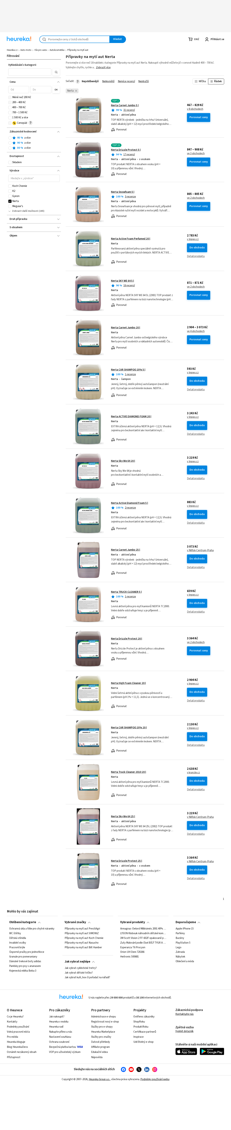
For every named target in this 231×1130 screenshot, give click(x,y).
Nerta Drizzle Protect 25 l (126, 861)
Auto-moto (25, 50)
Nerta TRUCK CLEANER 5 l (126, 592)
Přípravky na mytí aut (77, 50)
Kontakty (12, 1022)
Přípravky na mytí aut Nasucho (82, 942)
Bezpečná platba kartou (62, 1047)
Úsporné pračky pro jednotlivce (26, 952)
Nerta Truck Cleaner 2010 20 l (128, 772)
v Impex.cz (193, 239)
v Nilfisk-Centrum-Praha (200, 550)
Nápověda (97, 1057)
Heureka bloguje (16, 1042)
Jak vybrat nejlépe (77, 961)
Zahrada (180, 952)
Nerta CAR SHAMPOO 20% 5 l (128, 370)
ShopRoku (139, 1022)
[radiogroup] (34, 143)
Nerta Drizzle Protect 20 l (126, 639)
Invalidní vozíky (17, 942)
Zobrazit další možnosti (25, 211)
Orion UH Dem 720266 (132, 952)
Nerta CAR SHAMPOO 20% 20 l (129, 727)
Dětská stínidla (17, 938)
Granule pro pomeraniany (23, 957)
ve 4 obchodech (196, 331)
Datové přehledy (100, 1042)
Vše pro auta (40, 50)
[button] (29, 72)
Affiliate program (100, 1047)
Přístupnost (13, 1057)
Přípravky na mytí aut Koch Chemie (84, 938)
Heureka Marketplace (103, 1032)
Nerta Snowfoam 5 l (122, 192)
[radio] (10, 137)
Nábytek (180, 957)
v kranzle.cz (193, 772)
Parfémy (180, 933)
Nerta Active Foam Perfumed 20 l (130, 239)
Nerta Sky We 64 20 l (123, 461)
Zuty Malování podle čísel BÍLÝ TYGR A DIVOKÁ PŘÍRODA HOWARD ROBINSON (143, 942)
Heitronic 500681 (129, 957)
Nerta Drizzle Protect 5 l (126, 150)
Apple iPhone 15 (185, 929)
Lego (178, 947)
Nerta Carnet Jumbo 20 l (125, 328)
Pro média (12, 1037)
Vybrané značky (75, 922)
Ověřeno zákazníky (143, 1017)
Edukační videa (99, 1052)
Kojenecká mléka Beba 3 (22, 971)
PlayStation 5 (183, 942)
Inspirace (138, 1037)
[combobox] (74, 39)
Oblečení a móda (185, 961)
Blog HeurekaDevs (17, 1047)
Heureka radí (56, 1027)
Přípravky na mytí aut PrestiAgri (82, 929)
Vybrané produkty (132, 922)
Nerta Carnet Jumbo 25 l (125, 550)
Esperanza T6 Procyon (132, 947)
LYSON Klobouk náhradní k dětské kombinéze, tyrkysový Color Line (143, 933)
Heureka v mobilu (58, 1022)
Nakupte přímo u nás (60, 1032)
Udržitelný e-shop (143, 1042)
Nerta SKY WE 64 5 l (122, 281)
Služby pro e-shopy (102, 1027)
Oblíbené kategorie (22, 922)
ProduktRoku (140, 1027)
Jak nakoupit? (56, 1017)
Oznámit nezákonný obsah (21, 1052)
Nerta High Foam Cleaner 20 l (128, 683)
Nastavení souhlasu (60, 1037)
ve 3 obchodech (196, 153)
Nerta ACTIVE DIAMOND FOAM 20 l (131, 416)
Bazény (180, 938)
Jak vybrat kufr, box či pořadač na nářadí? (87, 977)
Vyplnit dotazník (184, 1031)
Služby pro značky (101, 1037)
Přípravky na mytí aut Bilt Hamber (83, 947)
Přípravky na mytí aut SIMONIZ (82, 933)
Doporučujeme (186, 922)
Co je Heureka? (15, 1017)
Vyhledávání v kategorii (22, 65)
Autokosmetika (57, 50)
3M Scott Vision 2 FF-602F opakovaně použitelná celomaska (143, 938)
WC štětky (15, 933)
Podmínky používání (18, 1027)
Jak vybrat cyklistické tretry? (81, 968)
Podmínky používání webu (154, 1079)
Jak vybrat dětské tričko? (79, 973)
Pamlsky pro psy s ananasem (25, 966)
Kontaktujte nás (184, 1014)
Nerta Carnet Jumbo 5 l (125, 105)
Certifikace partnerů (144, 1032)
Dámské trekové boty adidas (25, 961)
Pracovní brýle (17, 947)
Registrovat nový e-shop (105, 1022)
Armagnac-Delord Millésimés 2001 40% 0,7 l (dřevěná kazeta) (143, 929)
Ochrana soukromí (59, 1042)
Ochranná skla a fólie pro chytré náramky (31, 929)
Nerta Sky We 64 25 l (123, 816)
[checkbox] (10, 97)
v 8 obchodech (195, 109)
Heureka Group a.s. (99, 1079)
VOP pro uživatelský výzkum (64, 1052)
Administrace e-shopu (103, 1017)
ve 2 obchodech (196, 198)
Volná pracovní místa (18, 1032)
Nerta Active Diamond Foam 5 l (129, 503)
